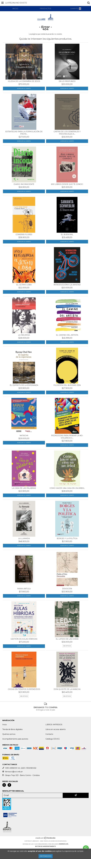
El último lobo (24, 285)
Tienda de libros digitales (12, 729)
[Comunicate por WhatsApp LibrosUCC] (86, 848)
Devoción (67, 589)
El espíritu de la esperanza (24, 385)
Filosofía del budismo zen (67, 385)
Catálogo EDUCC (53, 739)
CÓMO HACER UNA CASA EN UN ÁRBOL (67, 488)
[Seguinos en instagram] (4, 785)
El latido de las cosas (67, 639)
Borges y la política (67, 538)
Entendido (45, 856)
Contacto (49, 734)
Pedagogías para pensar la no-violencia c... (67, 436)
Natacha (24, 435)
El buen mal (67, 234)
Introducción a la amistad (67, 285)
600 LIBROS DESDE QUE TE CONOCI (67, 184)
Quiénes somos (8, 734)
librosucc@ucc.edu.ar (14, 772)
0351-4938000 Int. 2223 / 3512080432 (20, 768)
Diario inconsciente (24, 184)
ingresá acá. (63, 844)
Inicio (4, 724)
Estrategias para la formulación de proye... (24, 132)
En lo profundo (67, 81)
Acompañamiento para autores (15, 739)
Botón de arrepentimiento (45, 846)
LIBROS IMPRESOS (54, 724)
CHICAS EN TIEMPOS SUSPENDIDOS (24, 689)
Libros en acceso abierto (56, 729)
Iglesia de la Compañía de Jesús (24, 81)
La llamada (24, 538)
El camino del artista (67, 335)
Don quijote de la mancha (67, 689)
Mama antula (24, 589)
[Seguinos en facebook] (9, 785)
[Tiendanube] (45, 838)
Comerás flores (24, 234)
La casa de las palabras (24, 488)
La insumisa (24, 335)
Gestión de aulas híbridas (24, 639)
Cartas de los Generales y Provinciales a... (67, 132)
